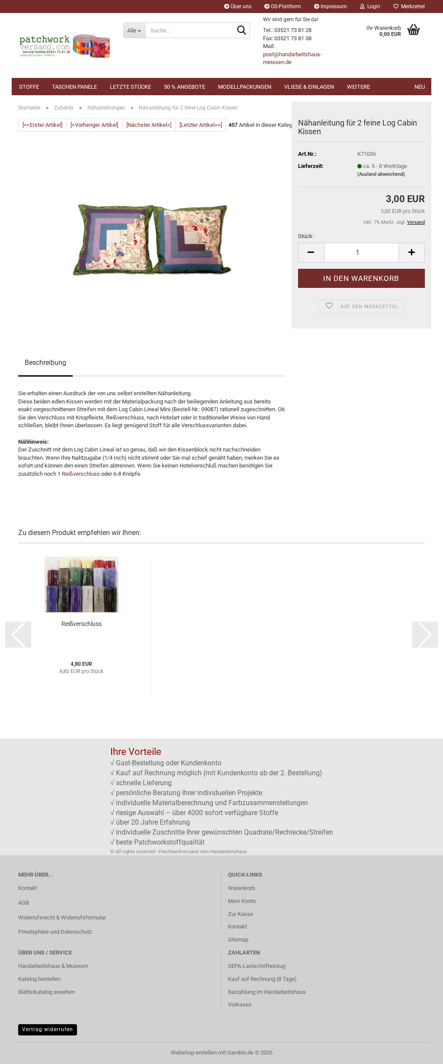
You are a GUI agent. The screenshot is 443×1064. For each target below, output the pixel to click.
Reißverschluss (81, 474)
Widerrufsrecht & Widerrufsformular (62, 917)
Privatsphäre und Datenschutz (55, 932)
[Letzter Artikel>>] (201, 125)
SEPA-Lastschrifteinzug (257, 966)
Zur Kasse (240, 914)
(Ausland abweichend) (381, 174)
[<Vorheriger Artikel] (94, 125)
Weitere (358, 87)
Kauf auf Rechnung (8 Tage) (262, 979)
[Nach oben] (419, 1051)
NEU (419, 87)
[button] (311, 252)
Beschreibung (45, 362)
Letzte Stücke (130, 87)
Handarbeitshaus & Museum (53, 966)
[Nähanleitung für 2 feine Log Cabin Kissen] (151, 229)
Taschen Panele (74, 87)
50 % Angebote (184, 87)
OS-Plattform (285, 6)
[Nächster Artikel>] (148, 125)
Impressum (333, 6)
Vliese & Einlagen (309, 87)
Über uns (240, 6)
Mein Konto (242, 901)
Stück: (306, 236)
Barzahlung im (246, 992)
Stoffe (29, 87)
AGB (23, 903)
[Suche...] (242, 31)
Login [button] (372, 6)
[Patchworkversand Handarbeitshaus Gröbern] (64, 45)
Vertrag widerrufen (47, 1029)
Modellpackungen (244, 87)
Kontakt (27, 888)
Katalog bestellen (39, 979)
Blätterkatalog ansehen (46, 992)
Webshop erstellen (194, 1052)
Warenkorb (241, 888)
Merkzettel (411, 6)
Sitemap (238, 939)
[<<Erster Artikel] (42, 125)
